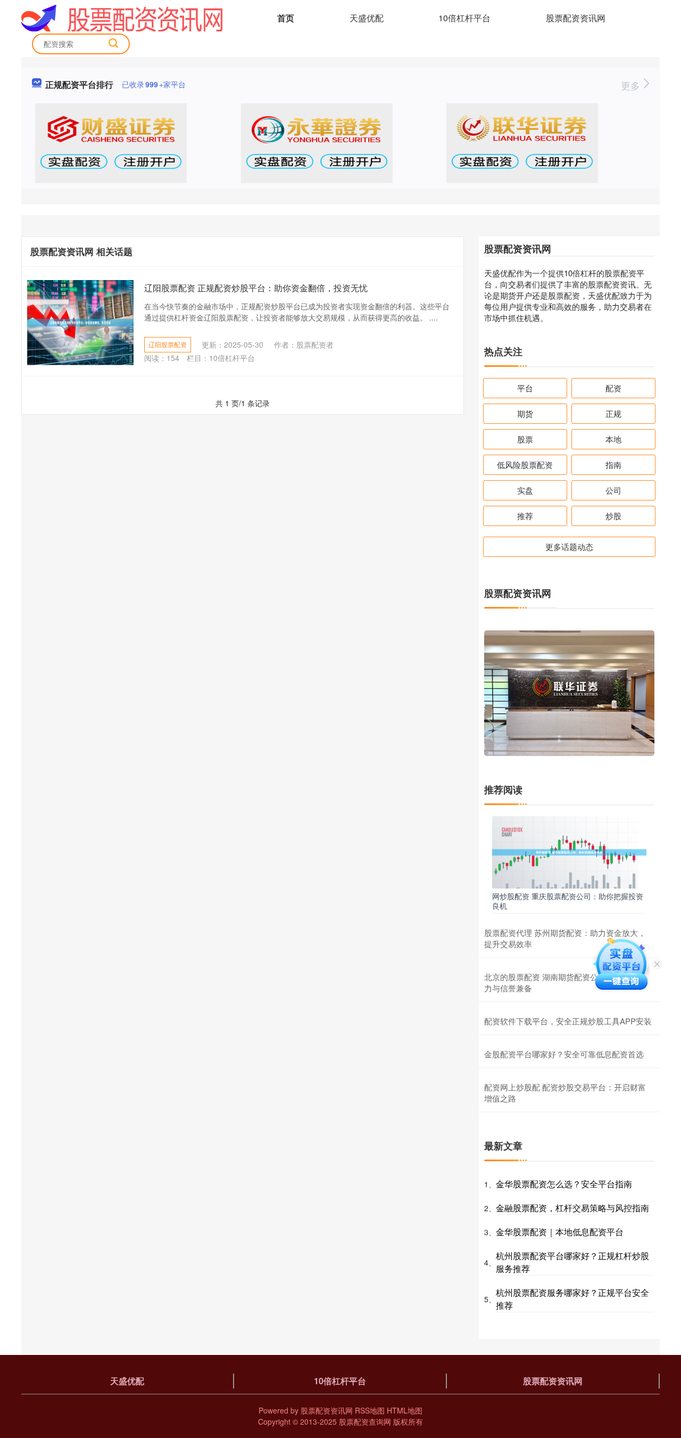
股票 (525, 439)
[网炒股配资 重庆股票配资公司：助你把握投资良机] (569, 851)
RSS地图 (370, 1410)
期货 (525, 413)
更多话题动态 (569, 546)
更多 (632, 85)
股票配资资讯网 (575, 18)
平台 (525, 387)
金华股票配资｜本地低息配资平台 (560, 1232)
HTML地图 (404, 1410)
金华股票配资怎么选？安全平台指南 (564, 1184)
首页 (285, 18)
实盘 (525, 490)
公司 (613, 490)
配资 (613, 387)
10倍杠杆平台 (464, 18)
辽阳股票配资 (167, 344)
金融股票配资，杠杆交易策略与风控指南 (572, 1208)
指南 (613, 464)
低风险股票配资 (525, 464)
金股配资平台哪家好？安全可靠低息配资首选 (564, 1053)
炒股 (613, 515)
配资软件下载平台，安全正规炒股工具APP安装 (568, 1020)
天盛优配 (367, 18)
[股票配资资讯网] (122, 17)
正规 (613, 413)
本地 (613, 439)
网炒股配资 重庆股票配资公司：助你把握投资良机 (567, 901)
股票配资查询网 (365, 1421)
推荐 (525, 515)
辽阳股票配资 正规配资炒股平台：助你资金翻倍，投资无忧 (256, 288)
